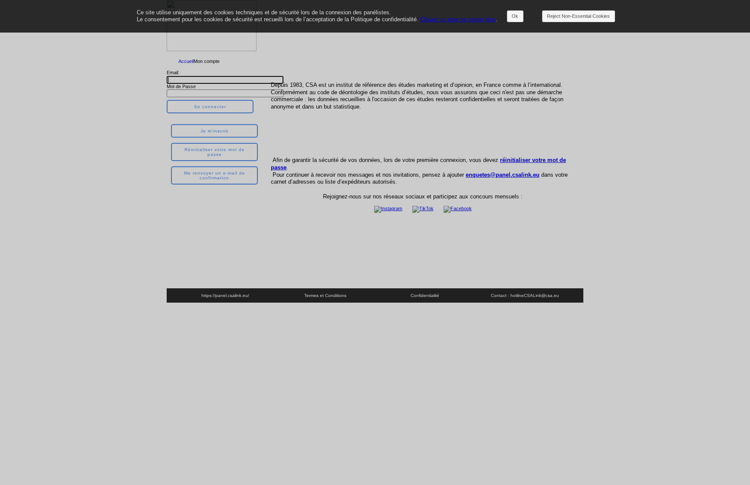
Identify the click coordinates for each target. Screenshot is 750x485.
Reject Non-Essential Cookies (578, 16)
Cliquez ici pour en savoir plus (458, 19)
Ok (515, 16)
